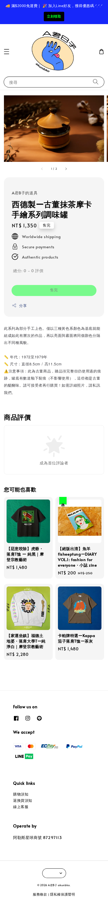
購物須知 (20, 794)
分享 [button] (23, 305)
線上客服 (20, 806)
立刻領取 (54, 16)
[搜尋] (95, 82)
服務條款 (40, 894)
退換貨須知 (22, 800)
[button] (6, 51)
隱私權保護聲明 (62, 894)
